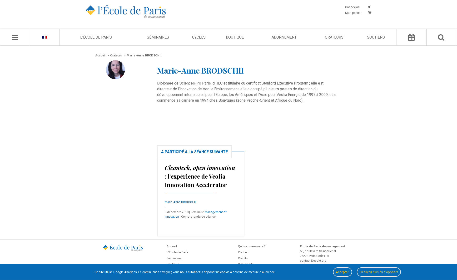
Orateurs (334, 37)
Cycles (199, 37)
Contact (243, 252)
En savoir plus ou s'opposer (379, 272)
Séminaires (158, 37)
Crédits (243, 258)
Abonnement (284, 37)
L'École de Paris (96, 37)
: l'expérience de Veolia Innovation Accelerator (200, 176)
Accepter (342, 272)
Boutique (235, 37)
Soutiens (376, 37)
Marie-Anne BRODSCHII (180, 202)
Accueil (172, 246)
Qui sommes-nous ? (251, 246)
